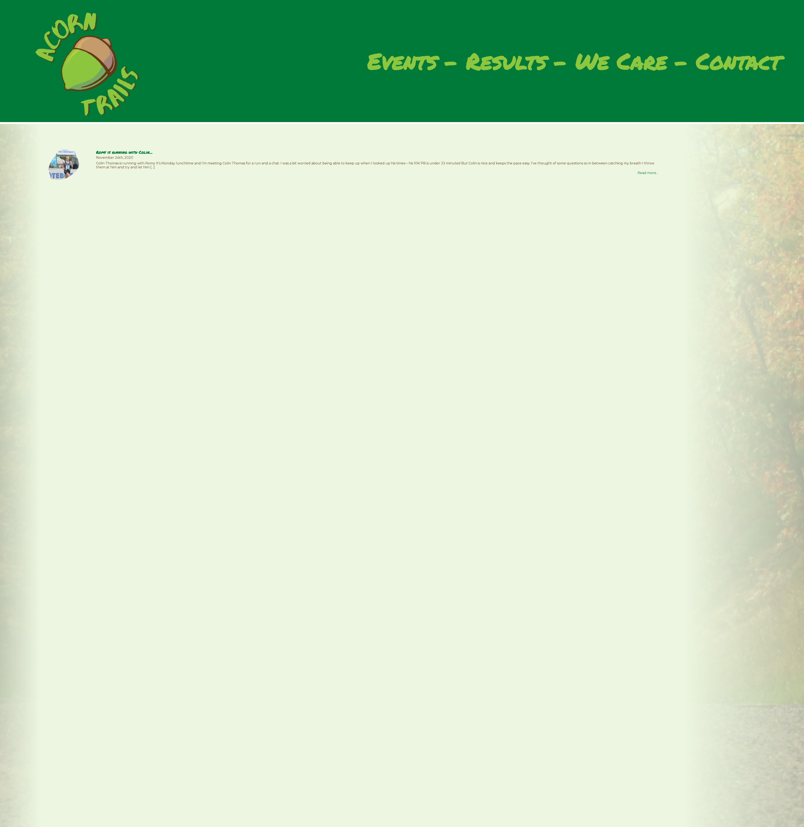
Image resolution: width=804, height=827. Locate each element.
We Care (621, 62)
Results (506, 62)
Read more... (648, 173)
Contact (738, 62)
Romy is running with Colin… (124, 152)
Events (402, 62)
